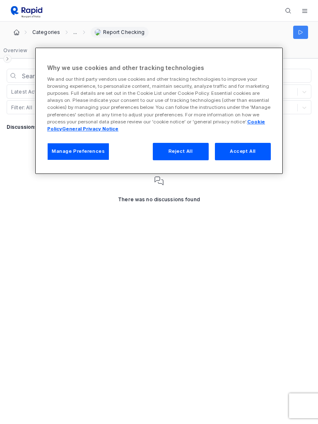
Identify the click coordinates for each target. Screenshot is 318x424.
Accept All (243, 151)
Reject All (181, 151)
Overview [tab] (15, 50)
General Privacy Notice (90, 129)
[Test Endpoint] (300, 32)
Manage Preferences (78, 151)
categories (46, 32)
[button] (304, 10)
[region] (159, 110)
